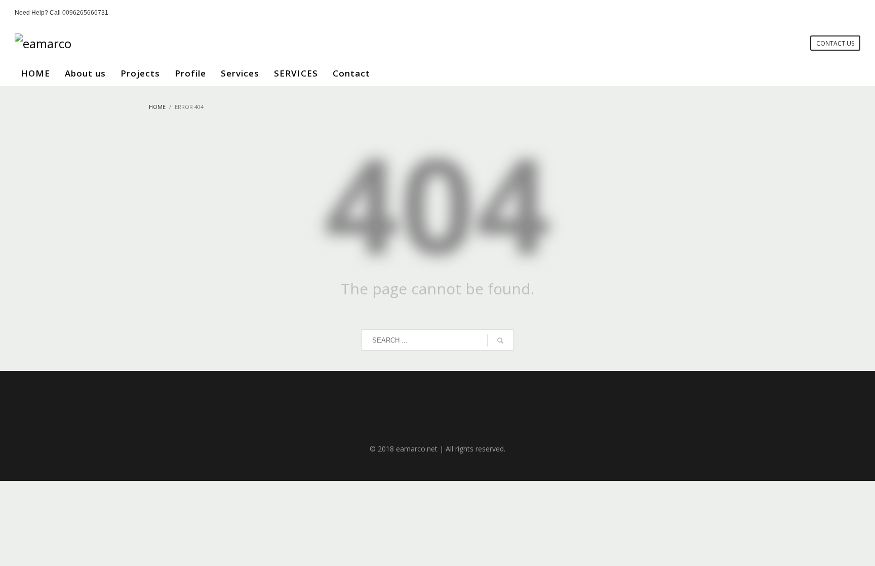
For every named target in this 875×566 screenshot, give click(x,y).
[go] (500, 340)
